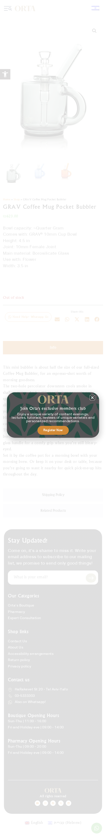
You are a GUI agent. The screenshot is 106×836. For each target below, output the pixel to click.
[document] (53, 418)
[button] (92, 397)
